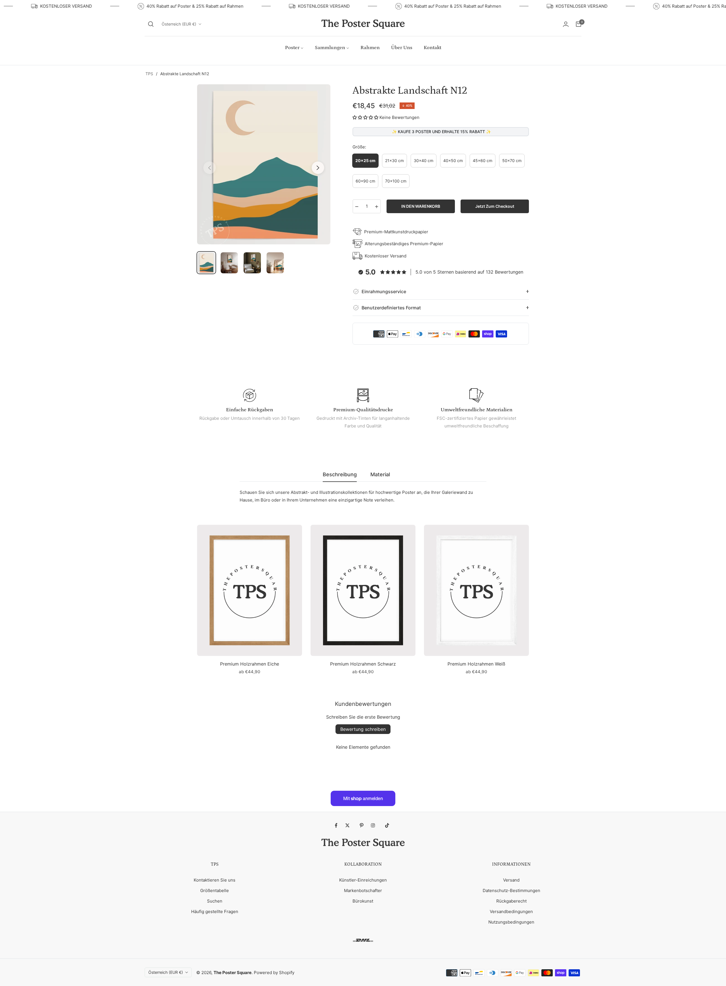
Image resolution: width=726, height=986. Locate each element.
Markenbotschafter (363, 890)
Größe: (359, 147)
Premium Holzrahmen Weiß (476, 664)
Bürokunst (363, 901)
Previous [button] (209, 167)
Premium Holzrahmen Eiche (249, 664)
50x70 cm (512, 160)
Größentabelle (214, 890)
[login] (565, 24)
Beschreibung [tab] (340, 474)
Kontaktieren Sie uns (214, 880)
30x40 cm (423, 160)
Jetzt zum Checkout (494, 206)
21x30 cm (394, 160)
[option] (263, 164)
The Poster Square (233, 972)
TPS (149, 73)
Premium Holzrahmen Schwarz (363, 664)
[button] (151, 24)
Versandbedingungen (511, 911)
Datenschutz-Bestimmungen (511, 890)
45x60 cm (482, 160)
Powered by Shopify (274, 972)
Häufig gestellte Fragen (214, 911)
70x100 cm (395, 181)
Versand (511, 880)
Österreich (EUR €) (179, 24)
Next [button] (318, 167)
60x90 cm (365, 181)
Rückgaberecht (511, 901)
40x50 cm (453, 160)
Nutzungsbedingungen (511, 922)
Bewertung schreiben (363, 729)
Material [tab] (380, 474)
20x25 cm (365, 160)
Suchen (214, 901)
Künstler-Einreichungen (363, 880)
